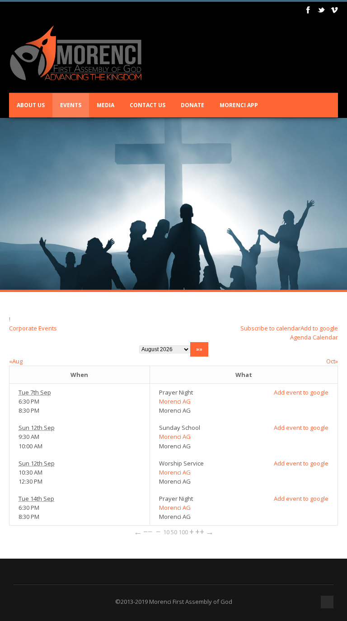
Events (70, 105)
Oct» (332, 361)
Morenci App (239, 105)
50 (174, 532)
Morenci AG (175, 401)
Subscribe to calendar (270, 328)
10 (166, 532)
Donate (192, 105)
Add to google (319, 328)
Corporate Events (33, 328)
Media (105, 105)
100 (183, 532)
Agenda (300, 337)
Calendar (325, 337)
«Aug (16, 361)
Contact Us (147, 105)
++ (199, 531)
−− (147, 531)
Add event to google (301, 392)
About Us (31, 105)
